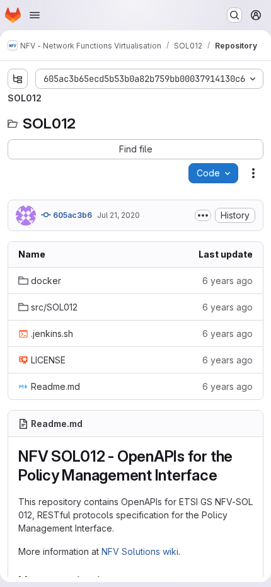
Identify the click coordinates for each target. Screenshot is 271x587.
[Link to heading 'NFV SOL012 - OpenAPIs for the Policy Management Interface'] (225, 475)
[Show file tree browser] (18, 79)
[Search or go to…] (234, 15)
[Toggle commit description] (203, 215)
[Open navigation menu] (35, 15)
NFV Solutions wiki (139, 551)
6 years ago (227, 280)
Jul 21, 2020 (118, 215)
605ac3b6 (71, 215)
